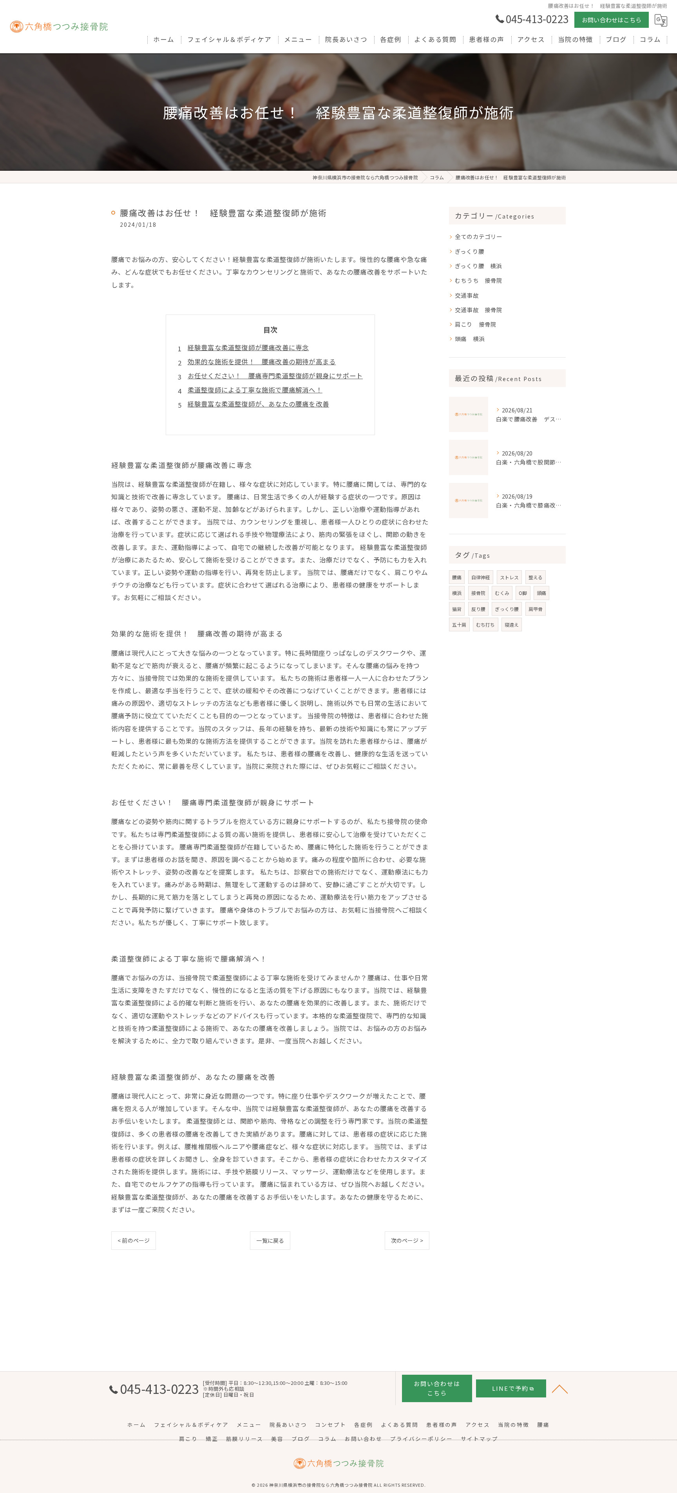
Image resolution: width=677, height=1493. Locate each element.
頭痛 (541, 592)
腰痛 (457, 577)
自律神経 (481, 577)
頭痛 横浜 (470, 338)
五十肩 (459, 624)
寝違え (512, 624)
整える (536, 577)
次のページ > (407, 1240)
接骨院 (478, 592)
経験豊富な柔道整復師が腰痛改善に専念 (248, 347)
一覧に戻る (270, 1240)
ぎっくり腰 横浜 (478, 266)
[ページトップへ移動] (560, 1388)
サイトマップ (479, 1438)
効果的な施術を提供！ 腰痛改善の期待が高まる (262, 361)
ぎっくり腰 (472, 251)
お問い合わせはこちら (611, 20)
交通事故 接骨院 (479, 309)
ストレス (509, 577)
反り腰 (478, 609)
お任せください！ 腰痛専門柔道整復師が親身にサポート (275, 375)
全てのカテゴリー (479, 236)
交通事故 (470, 295)
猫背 (457, 609)
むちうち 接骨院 (479, 280)
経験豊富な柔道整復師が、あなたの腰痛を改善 (258, 403)
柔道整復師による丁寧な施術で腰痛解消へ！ (255, 389)
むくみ (502, 592)
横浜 (457, 592)
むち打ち (485, 624)
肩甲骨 (536, 609)
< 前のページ (134, 1240)
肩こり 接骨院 (475, 324)
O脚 (523, 592)
